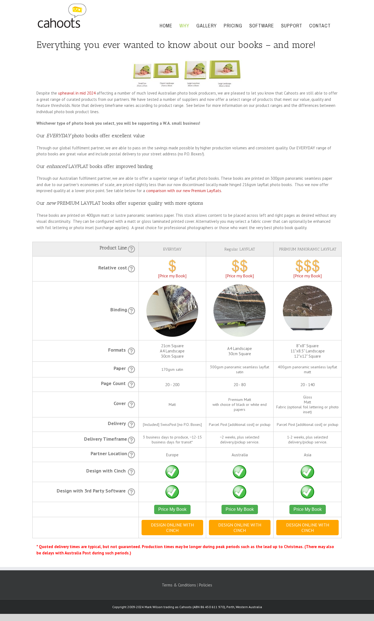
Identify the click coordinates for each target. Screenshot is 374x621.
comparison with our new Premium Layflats (183, 190)
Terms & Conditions (179, 585)
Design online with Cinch (172, 527)
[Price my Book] (172, 275)
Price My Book (172, 509)
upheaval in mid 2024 (77, 93)
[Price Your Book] (172, 262)
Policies (205, 585)
